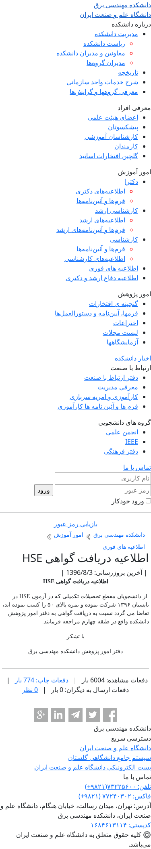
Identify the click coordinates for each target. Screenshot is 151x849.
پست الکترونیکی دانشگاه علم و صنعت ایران (92, 767)
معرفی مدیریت (117, 387)
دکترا (131, 181)
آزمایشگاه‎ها (122, 342)
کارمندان (126, 146)
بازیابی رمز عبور (75, 523)
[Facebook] (110, 715)
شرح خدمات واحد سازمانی (102, 81)
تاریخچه (128, 72)
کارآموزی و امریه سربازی (104, 396)
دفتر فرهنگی (121, 451)
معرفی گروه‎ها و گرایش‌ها (104, 91)
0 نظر (30, 689)
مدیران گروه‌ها (106, 62)
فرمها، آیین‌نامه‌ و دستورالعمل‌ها (96, 313)
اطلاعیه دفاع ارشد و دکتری (102, 277)
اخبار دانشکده (133, 358)
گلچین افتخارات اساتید (108, 155)
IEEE (131, 441)
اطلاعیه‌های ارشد (102, 220)
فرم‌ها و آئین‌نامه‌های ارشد (90, 229)
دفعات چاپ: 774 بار (41, 680)
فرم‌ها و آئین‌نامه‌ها (101, 200)
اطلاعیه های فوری (113, 268)
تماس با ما (137, 467)
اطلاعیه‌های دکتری (100, 191)
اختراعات (125, 322)
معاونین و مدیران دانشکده (90, 53)
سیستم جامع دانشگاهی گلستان (109, 757)
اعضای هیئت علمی (113, 117)
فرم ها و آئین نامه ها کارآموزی (98, 406)
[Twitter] (93, 715)
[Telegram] (75, 715)
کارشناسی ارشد (116, 210)
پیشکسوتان (123, 126)
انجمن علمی (122, 432)
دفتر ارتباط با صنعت (111, 377)
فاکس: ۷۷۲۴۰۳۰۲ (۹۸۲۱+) (115, 796)
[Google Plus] (41, 715)
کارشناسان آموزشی (111, 136)
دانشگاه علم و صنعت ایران (115, 747)
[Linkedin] (58, 715)
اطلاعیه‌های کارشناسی (94, 258)
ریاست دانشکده (104, 43)
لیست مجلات (120, 332)
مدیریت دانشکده (116, 33)
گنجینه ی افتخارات (113, 303)
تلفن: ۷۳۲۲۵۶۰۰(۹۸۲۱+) (118, 786)
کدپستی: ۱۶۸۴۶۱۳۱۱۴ (121, 824)
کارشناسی (124, 239)
